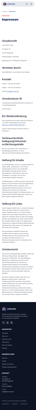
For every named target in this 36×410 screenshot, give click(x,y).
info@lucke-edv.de (13, 91)
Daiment (4, 358)
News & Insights (7, 345)
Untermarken (5, 404)
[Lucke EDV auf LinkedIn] (7, 322)
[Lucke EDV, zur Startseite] (9, 4)
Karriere (4, 348)
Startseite (4, 11)
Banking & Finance (8, 364)
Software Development (9, 367)
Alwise (4, 361)
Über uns (5, 336)
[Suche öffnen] (27, 4)
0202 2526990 (7, 386)
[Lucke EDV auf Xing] (3, 322)
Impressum (15, 404)
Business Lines (6, 339)
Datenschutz (24, 404)
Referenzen (5, 342)
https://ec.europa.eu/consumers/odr (13, 125)
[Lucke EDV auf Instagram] (11, 322)
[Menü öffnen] (31, 4)
